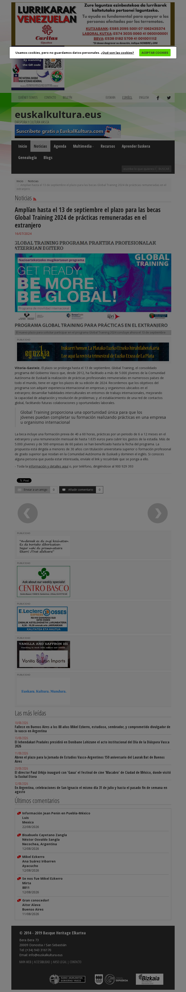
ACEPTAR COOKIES (155, 53)
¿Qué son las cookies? (117, 53)
